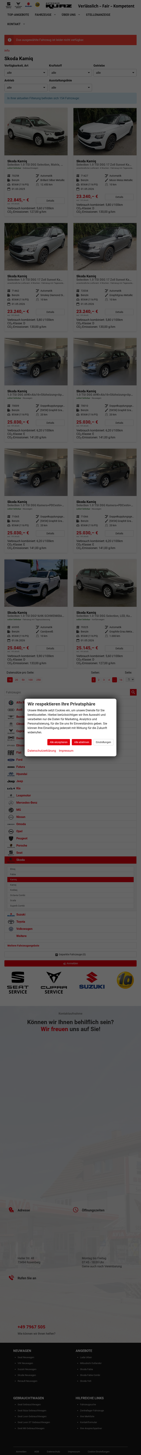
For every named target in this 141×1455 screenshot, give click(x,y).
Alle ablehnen (81, 742)
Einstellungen (103, 742)
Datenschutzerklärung (42, 750)
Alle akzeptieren (59, 742)
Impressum (66, 750)
